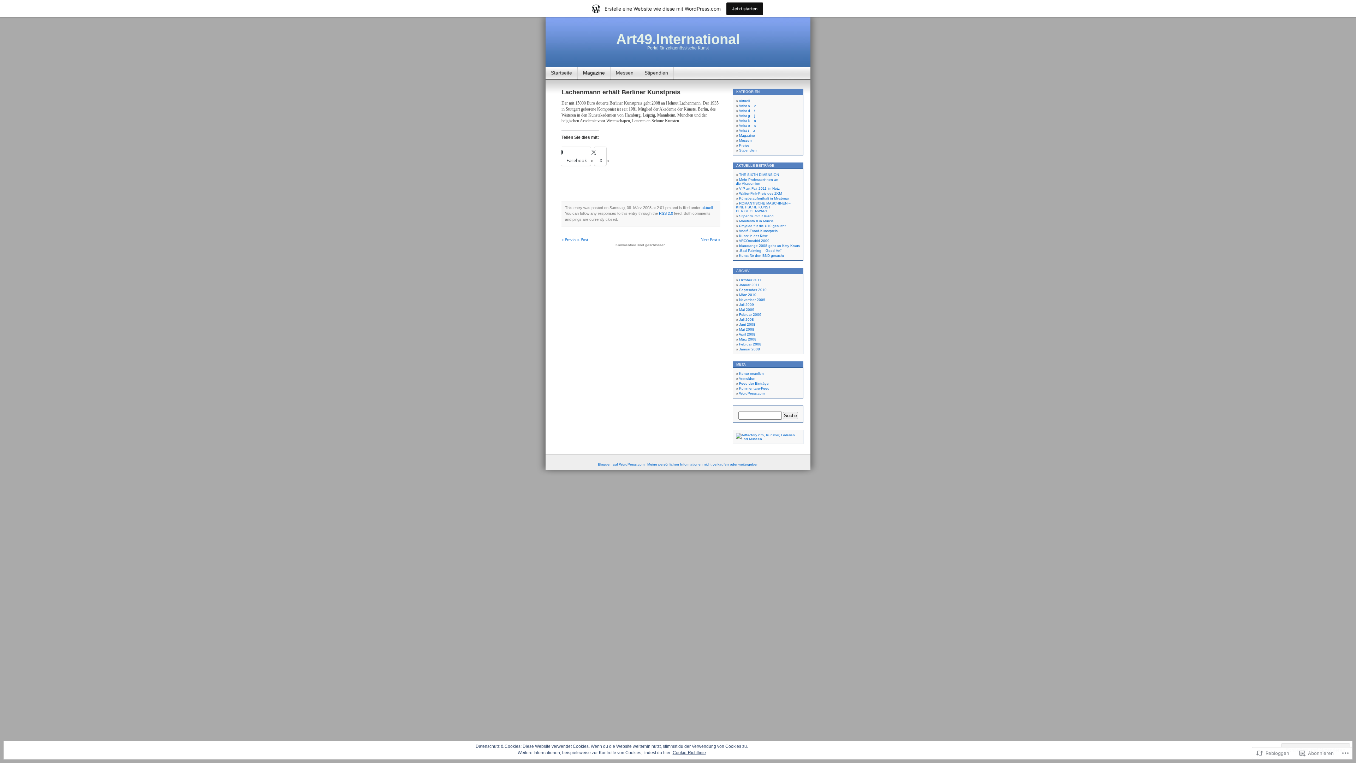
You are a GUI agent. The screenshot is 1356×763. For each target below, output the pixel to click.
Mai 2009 (746, 310)
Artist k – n (747, 121)
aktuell (707, 208)
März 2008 (747, 339)
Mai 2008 (746, 329)
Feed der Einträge (754, 383)
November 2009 (752, 300)
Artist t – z (747, 130)
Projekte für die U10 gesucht (762, 226)
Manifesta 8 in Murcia (756, 221)
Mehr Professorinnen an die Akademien (757, 181)
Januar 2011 (749, 285)
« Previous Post (574, 239)
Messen (625, 73)
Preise (744, 145)
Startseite (561, 73)
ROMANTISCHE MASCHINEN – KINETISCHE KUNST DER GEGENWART (763, 207)
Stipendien (656, 73)
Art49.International (678, 39)
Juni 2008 (747, 324)
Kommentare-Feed (754, 388)
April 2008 (747, 334)
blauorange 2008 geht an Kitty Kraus (769, 246)
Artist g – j (747, 116)
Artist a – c (747, 106)
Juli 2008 (746, 319)
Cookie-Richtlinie (689, 752)
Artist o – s (747, 126)
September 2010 (753, 290)
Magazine (594, 73)
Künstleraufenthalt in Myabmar (764, 198)
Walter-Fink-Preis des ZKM (760, 193)
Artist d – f (747, 111)
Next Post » (710, 239)
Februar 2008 (750, 344)
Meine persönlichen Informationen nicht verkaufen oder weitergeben (703, 464)
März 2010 (747, 295)
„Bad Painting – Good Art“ (760, 251)
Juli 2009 (746, 305)
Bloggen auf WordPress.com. (622, 464)
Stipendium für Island (756, 216)
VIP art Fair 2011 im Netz (759, 188)
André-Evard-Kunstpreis (758, 231)
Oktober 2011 (750, 280)
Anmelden (747, 378)
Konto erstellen (751, 373)
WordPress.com (752, 393)
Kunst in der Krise (753, 236)
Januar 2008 (749, 349)
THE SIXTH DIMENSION (759, 175)
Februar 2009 (750, 315)
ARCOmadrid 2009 (754, 241)
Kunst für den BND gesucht (761, 256)
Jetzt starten (744, 8)
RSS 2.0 (666, 213)
